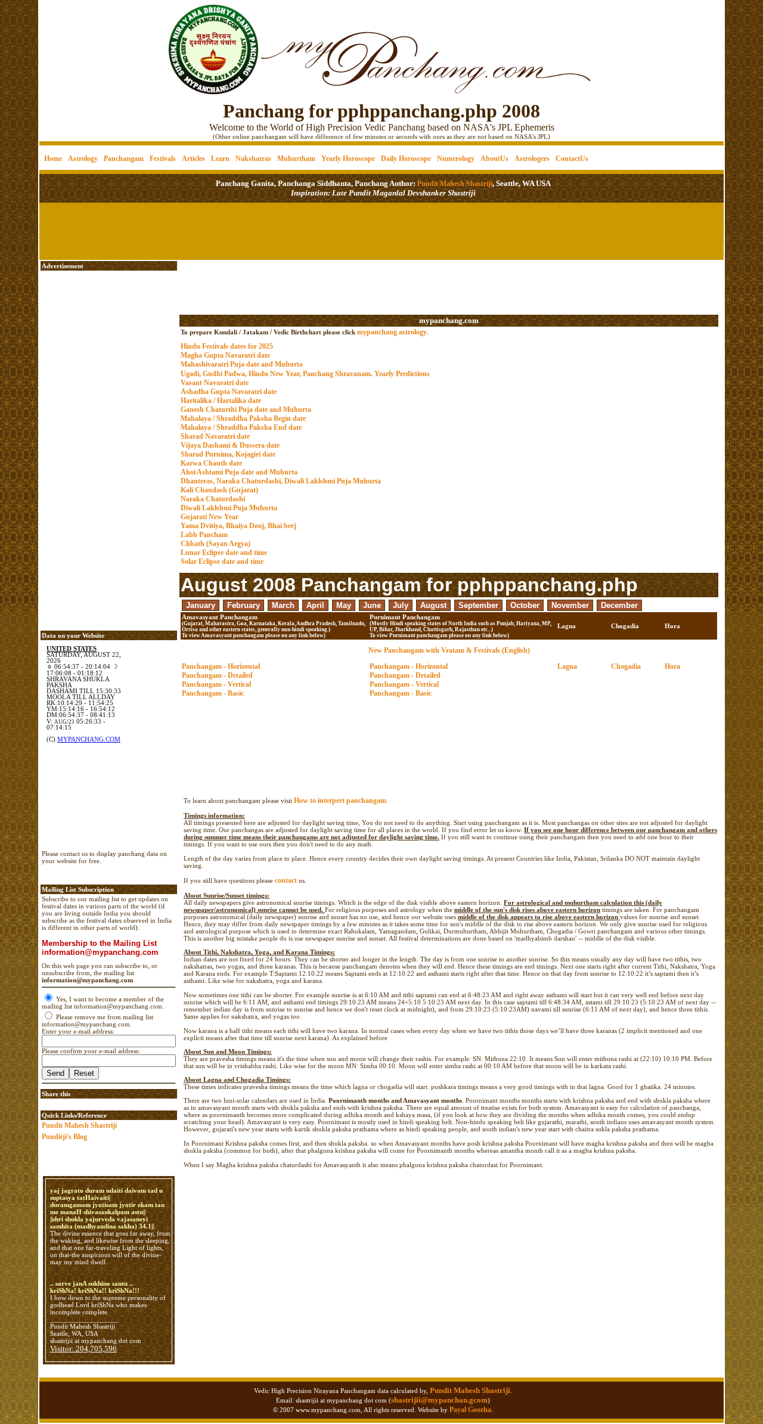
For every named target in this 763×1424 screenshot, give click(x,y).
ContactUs (572, 158)
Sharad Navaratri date (215, 436)
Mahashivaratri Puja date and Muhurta (242, 364)
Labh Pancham (204, 534)
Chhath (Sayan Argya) (215, 543)
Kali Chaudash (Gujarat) (219, 490)
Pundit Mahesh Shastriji (453, 183)
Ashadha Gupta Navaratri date (229, 391)
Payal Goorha (470, 1410)
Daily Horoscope (406, 158)
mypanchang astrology (392, 332)
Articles (193, 158)
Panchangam (124, 158)
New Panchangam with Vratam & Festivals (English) (449, 650)
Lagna (567, 666)
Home (53, 158)
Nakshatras (253, 158)
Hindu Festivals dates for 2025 (227, 346)
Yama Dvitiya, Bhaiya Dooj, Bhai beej (238, 526)
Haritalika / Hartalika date (221, 400)
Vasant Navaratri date (215, 383)
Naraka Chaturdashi (213, 499)
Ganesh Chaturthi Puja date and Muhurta (246, 409)
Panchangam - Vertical (216, 684)
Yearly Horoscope (348, 158)
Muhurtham (296, 158)
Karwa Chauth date (211, 463)
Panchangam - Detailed (217, 675)
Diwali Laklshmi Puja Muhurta (229, 508)
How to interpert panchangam (340, 800)
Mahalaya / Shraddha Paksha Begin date (243, 418)
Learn (220, 158)
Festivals (163, 158)
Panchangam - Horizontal (221, 666)
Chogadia (626, 666)
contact (286, 880)
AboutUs (494, 158)
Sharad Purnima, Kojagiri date (228, 454)
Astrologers (532, 158)
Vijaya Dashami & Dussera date (230, 445)
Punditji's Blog (64, 1137)
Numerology (455, 158)
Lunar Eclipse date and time (224, 552)
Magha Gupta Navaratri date (225, 355)
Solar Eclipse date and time (222, 561)
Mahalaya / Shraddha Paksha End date (241, 427)
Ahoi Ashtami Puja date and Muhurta (239, 472)
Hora (672, 666)
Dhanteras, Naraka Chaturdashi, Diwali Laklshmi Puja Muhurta (281, 481)
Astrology (83, 158)
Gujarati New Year (209, 517)
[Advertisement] (80, 42)
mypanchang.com (449, 320)
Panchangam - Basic (213, 693)
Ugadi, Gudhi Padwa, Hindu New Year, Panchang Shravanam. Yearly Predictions (305, 374)
